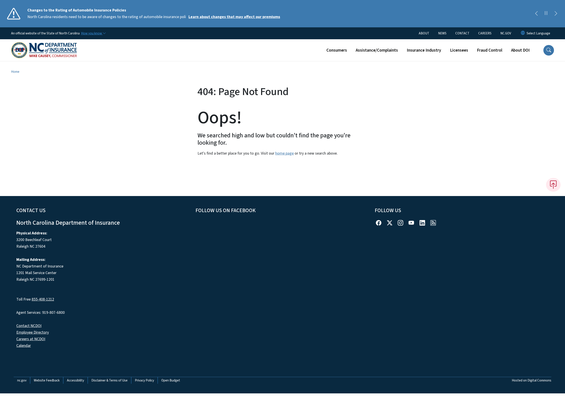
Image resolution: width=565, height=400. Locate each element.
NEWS (442, 33)
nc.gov (21, 380)
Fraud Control (489, 50)
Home (15, 71)
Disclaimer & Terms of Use (109, 380)
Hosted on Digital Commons (531, 380)
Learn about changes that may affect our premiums (234, 17)
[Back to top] (553, 185)
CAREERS (485, 33)
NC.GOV (505, 33)
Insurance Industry (424, 50)
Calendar (23, 345)
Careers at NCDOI (30, 339)
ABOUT (424, 33)
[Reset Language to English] (523, 33)
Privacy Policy (144, 380)
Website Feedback (47, 380)
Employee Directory (32, 332)
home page (284, 153)
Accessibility (75, 380)
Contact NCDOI (28, 326)
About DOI (520, 50)
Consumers (336, 50)
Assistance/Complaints (377, 50)
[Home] (44, 45)
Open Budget (170, 380)
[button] (548, 50)
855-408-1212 (43, 299)
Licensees (459, 50)
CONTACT (462, 33)
